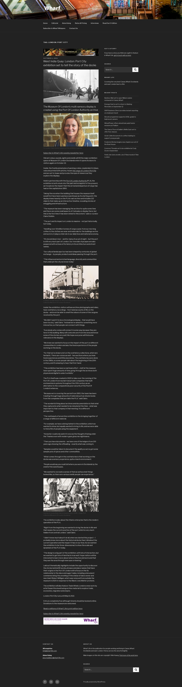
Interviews (95, 23)
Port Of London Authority (76, 181)
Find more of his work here (128, 655)
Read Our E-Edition (110, 23)
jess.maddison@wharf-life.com (53, 658)
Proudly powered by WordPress (94, 682)
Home (45, 23)
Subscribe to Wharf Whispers (54, 28)
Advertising (66, 23)
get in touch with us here (122, 55)
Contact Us (73, 28)
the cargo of (84, 171)
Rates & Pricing (81, 23)
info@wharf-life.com (50, 651)
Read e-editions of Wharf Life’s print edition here (62, 609)
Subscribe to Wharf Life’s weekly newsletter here (63, 153)
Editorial (55, 23)
